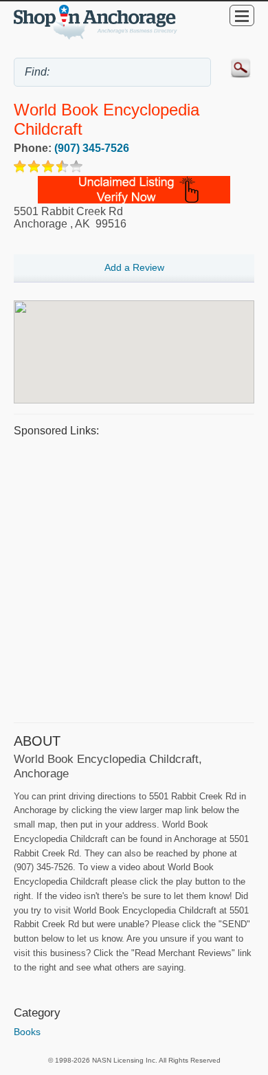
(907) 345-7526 (91, 148)
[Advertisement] (134, 578)
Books (27, 1031)
